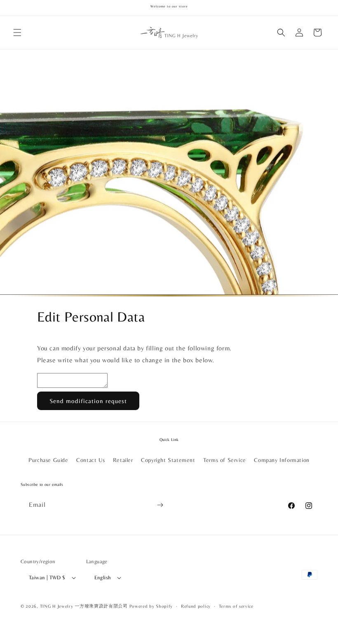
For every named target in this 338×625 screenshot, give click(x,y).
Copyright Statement (168, 460)
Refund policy (196, 606)
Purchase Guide (48, 460)
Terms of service (236, 606)
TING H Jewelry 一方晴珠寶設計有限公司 (84, 606)
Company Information (281, 460)
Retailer (123, 460)
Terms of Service (224, 460)
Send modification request (88, 400)
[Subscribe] (160, 505)
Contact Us (90, 460)
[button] (17, 32)
